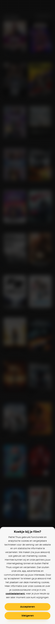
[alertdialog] (27, 312)
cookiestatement (15, 594)
